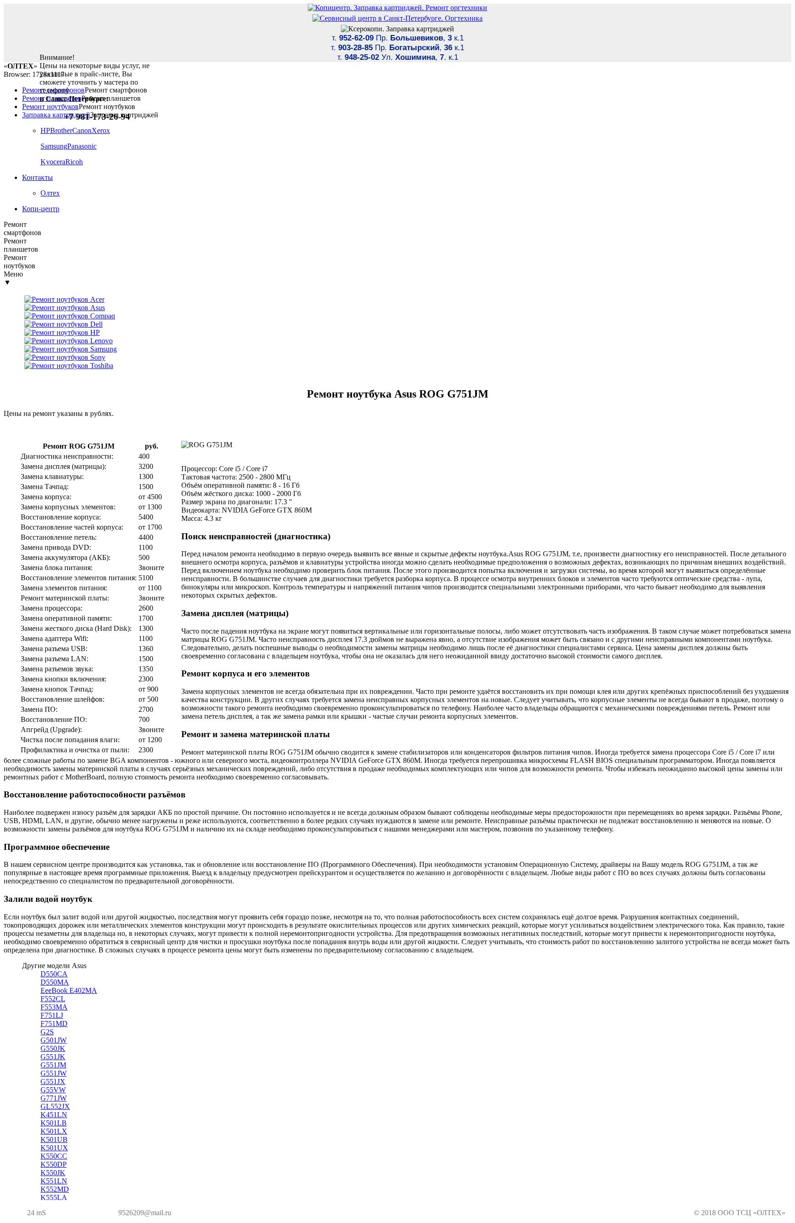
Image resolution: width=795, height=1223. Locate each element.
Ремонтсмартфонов (22, 228)
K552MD (54, 1189)
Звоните (151, 567)
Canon (82, 130)
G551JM (53, 1065)
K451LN (53, 1115)
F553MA (54, 1007)
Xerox (101, 130)
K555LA (53, 1197)
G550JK (52, 1048)
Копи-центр (40, 209)
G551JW (53, 1073)
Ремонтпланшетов (21, 245)
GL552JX (55, 1106)
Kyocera (52, 162)
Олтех (50, 193)
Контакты (37, 177)
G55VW (53, 1090)
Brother (61, 130)
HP (45, 130)
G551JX (52, 1081)
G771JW (53, 1098)
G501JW (53, 1040)
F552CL (52, 999)
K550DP (53, 1164)
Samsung (53, 146)
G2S (47, 1032)
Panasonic (82, 146)
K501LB (53, 1123)
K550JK (52, 1173)
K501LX (53, 1131)
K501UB (54, 1139)
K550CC (53, 1156)
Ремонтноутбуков (19, 262)
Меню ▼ (13, 278)
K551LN (53, 1181)
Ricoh (74, 162)
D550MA (54, 982)
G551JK (52, 1057)
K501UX (54, 1148)
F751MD (54, 1023)
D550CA (54, 974)
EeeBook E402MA (68, 990)
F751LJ (51, 1015)
